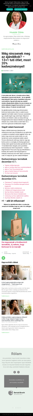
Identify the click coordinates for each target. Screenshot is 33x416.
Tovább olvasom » (6, 296)
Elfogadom (9, 9)
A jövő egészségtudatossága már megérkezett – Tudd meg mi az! (13, 283)
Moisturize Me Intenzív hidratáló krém (15, 194)
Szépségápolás (8, 49)
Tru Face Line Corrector (11, 173)
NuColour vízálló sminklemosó (13, 188)
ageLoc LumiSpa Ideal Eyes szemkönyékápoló (18, 167)
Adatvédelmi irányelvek (21, 9)
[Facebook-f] (14, 372)
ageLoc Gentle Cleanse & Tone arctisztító (16, 171)
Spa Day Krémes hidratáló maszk (14, 192)
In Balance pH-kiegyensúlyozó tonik (15, 190)
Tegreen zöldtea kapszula (12, 165)
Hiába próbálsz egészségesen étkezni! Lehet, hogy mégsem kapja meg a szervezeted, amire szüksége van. (14, 318)
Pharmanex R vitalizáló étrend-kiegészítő (17, 182)
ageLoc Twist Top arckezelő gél (14, 169)
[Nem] (30, 6)
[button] (3, 258)
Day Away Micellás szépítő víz (13, 198)
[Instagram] (18, 372)
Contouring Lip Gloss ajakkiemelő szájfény (17, 196)
